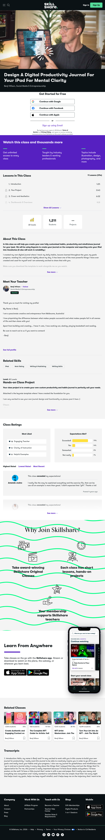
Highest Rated (9, 466)
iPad (7, 366)
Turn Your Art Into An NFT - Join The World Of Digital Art (88, 733)
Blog (6, 816)
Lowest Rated (24, 466)
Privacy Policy (46, 132)
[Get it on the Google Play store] (38, 672)
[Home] (51, 5)
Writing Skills (57, 366)
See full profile (9, 350)
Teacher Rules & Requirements (51, 816)
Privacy (40, 829)
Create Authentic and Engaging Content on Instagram (15, 733)
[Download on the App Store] (14, 672)
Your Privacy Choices (62, 829)
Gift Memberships (72, 805)
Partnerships (29, 809)
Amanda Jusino (15, 483)
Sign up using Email (52, 125)
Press (6, 812)
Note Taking (19, 366)
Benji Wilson (19, 287)
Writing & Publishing (38, 366)
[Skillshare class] (15, 718)
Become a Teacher (52, 805)
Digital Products (71, 809)
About (6, 805)
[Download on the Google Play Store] (93, 814)
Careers (7, 809)
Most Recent (39, 466)
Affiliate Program (31, 805)
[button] (4, 5)
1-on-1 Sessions (71, 812)
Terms (48, 829)
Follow (25, 287)
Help (32, 829)
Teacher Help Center (50, 810)
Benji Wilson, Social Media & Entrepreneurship (25, 86)
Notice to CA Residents (87, 829)
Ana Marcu (15, 512)
